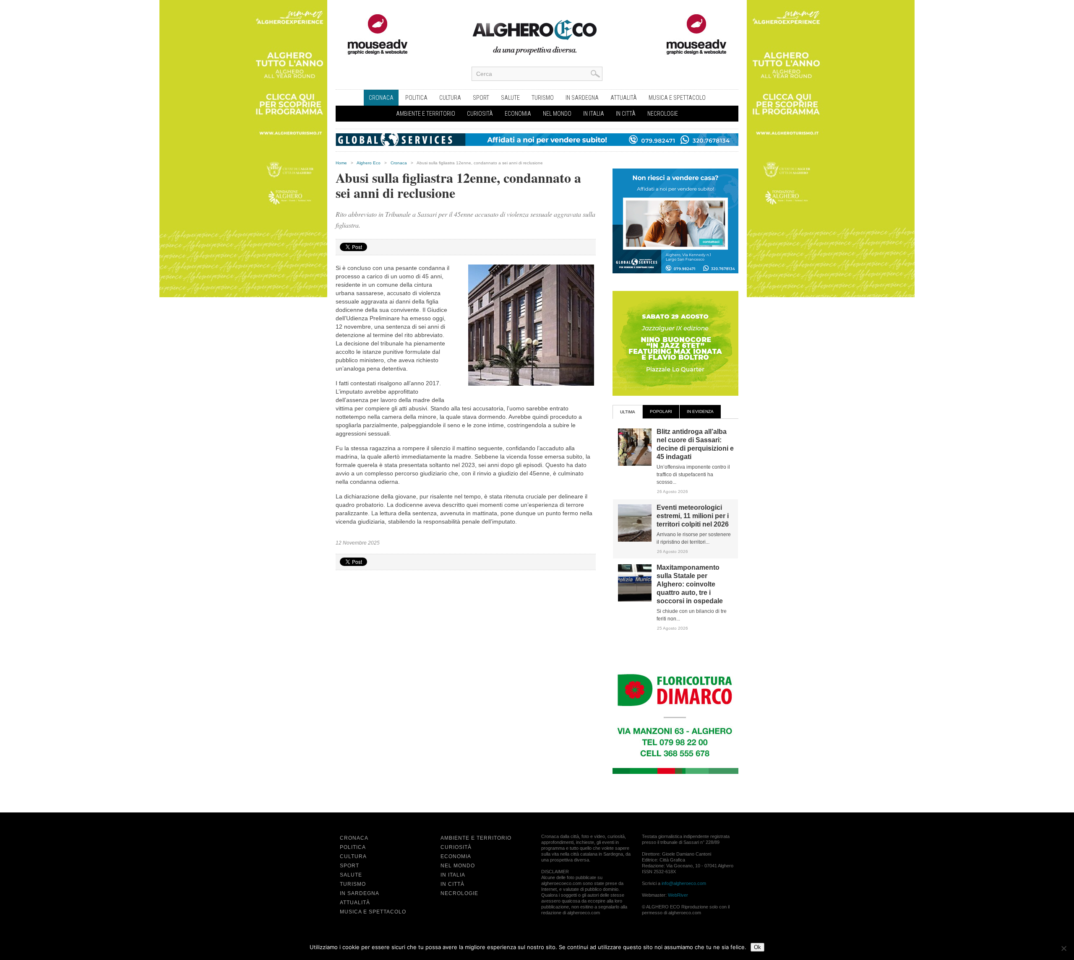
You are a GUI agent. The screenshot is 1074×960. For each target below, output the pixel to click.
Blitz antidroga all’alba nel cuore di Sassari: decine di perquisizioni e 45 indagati (695, 444)
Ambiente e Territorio (425, 113)
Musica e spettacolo (677, 97)
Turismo (543, 97)
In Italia (593, 113)
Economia (518, 113)
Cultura (450, 97)
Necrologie (662, 113)
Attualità (623, 97)
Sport (481, 97)
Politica (416, 97)
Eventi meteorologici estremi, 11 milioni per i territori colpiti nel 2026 (693, 516)
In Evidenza (700, 411)
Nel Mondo (557, 113)
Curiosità (480, 113)
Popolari (661, 411)
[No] (1063, 948)
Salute (510, 97)
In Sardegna (582, 97)
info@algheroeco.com (684, 883)
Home (341, 163)
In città (626, 113)
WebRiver (678, 895)
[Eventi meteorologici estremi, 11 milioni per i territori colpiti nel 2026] (635, 540)
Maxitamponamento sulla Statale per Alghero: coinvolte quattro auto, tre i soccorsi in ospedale (690, 584)
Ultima (627, 412)
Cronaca (381, 97)
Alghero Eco (369, 163)
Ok (757, 947)
